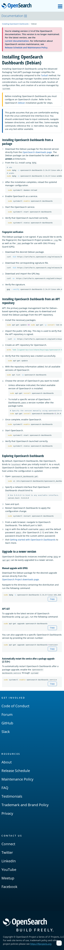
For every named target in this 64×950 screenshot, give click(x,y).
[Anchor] (13, 143)
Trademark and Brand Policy (25, 804)
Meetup (7, 878)
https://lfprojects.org (40, 943)
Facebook (9, 886)
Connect (8, 843)
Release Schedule (15, 770)
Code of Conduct (15, 705)
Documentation (12, 16)
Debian (21, 102)
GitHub (7, 723)
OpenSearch (17, 6)
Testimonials (11, 796)
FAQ (4, 787)
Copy (52, 599)
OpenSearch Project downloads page (20, 579)
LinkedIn (8, 860)
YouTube (8, 869)
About (6, 762)
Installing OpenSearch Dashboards (15, 24)
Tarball (44, 75)
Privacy (7, 813)
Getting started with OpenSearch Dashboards (33, 539)
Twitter (7, 852)
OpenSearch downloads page (37, 152)
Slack (5, 731)
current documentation (17, 40)
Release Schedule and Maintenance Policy (26, 47)
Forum (7, 714)
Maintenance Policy (17, 779)
